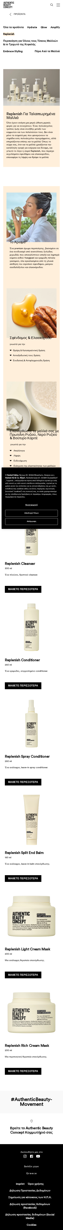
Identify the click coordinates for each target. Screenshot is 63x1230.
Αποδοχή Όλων (31, 513)
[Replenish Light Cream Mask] (31, 935)
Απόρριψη (31, 521)
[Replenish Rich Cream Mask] (31, 1031)
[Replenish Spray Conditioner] (31, 742)
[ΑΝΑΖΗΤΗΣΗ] (51, 4)
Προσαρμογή (31, 505)
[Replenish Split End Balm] (31, 838)
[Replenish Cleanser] (31, 549)
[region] (32, 498)
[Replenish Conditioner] (31, 645)
